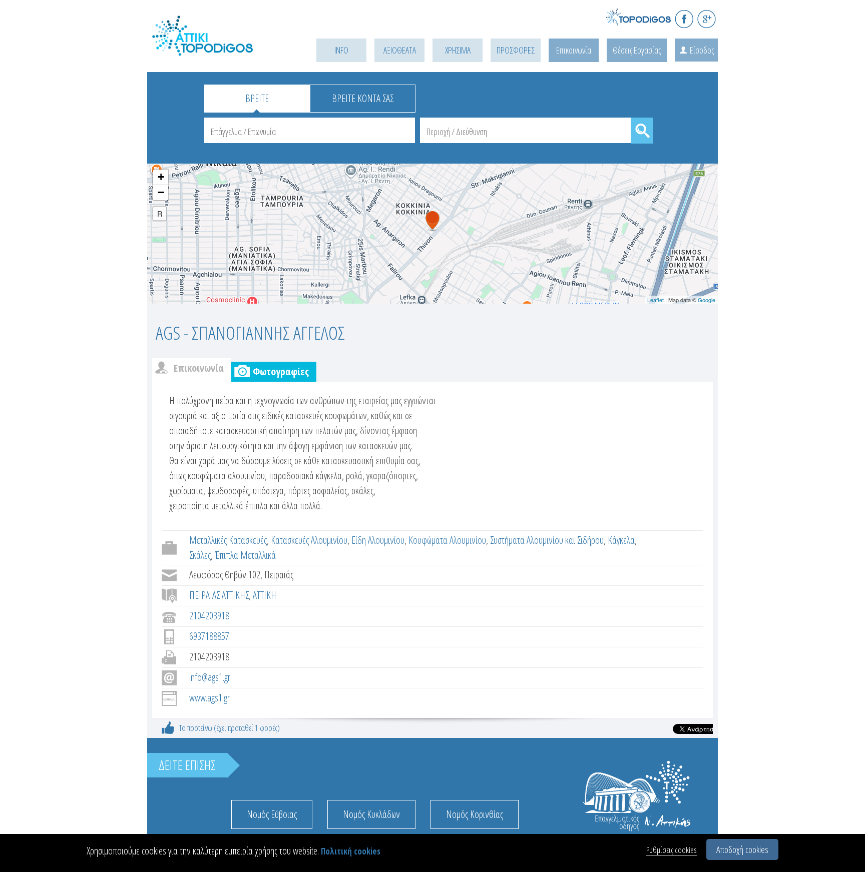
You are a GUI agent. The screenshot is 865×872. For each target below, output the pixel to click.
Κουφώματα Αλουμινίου (447, 540)
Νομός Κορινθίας (474, 814)
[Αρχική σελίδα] (217, 48)
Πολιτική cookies (350, 851)
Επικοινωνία (573, 50)
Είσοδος (702, 50)
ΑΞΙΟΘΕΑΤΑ (399, 50)
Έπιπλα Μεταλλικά (245, 555)
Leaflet (655, 300)
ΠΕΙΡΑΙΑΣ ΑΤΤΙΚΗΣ (219, 595)
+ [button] (161, 177)
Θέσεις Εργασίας (637, 50)
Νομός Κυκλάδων (371, 814)
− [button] (161, 192)
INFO (341, 50)
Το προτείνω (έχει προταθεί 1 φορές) (229, 727)
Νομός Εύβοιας (272, 814)
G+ (706, 19)
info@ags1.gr (209, 677)
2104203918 (209, 615)
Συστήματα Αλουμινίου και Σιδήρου (547, 540)
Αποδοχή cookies (742, 849)
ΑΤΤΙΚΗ (264, 595)
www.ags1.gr (209, 697)
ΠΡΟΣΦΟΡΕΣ (516, 50)
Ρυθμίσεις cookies (671, 849)
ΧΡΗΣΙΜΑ (458, 50)
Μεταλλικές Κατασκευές (228, 540)
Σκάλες (200, 555)
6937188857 (209, 636)
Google (706, 300)
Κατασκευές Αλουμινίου (309, 540)
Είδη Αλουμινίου (377, 540)
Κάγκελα (621, 540)
